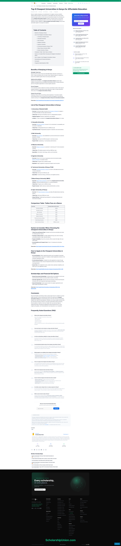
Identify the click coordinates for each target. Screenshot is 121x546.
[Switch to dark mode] (87, 3)
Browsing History (71, 514)
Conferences (48, 519)
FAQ (69, 502)
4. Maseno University (41, 42)
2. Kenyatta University (41, 38)
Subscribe (56, 408)
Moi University (39, 135)
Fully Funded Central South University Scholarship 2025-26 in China (50, 246)
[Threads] (37, 508)
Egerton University (36, 159)
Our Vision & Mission (83, 502)
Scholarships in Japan (60, 508)
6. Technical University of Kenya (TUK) (44, 46)
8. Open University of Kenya (42, 50)
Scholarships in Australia (61, 505)
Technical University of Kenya (43, 169)
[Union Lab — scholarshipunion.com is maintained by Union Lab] (87, 544)
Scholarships (43, 3)
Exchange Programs (49, 516)
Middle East (59, 524)
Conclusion (37, 61)
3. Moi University (40, 40)
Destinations (49, 3)
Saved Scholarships (72, 516)
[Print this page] (46, 450)
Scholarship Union (39, 434)
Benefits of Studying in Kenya (41, 32)
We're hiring (71, 3)
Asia (58, 521)
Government (48, 508)
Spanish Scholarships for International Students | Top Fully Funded (43, 462)
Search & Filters (71, 533)
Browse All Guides (82, 73)
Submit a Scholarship (83, 514)
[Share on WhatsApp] (39, 450)
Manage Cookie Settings (84, 521)
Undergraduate (48, 502)
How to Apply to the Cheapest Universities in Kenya (45, 57)
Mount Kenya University (41, 180)
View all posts (65, 434)
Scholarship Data (71, 507)
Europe (58, 522)
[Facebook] (32, 508)
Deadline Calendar (71, 505)
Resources (61, 3)
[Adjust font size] (89, 3)
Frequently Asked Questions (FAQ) (42, 63)
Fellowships (48, 507)
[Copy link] (44, 450)
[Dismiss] (119, 1)
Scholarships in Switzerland (61, 515)
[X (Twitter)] (33, 508)
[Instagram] (35, 508)
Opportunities (55, 3)
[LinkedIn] (40, 508)
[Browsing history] (83, 3)
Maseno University (40, 146)
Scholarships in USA (60, 500)
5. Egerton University (41, 44)
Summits (47, 521)
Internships (48, 513)
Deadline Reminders (72, 525)
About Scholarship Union (84, 500)
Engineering (53, 355)
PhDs (48, 356)
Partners (65, 3)
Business (45, 355)
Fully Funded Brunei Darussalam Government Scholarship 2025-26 (49, 100)
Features (70, 523)
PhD (46, 505)
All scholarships (71, 511)
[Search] (79, 3)
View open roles (68, 0)
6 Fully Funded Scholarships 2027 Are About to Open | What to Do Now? (44, 458)
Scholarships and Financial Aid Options (42, 59)
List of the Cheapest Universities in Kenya (43, 34)
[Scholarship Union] (33, 3)
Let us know (46, 424)
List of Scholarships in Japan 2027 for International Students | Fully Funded (45, 466)
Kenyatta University (41, 124)
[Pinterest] (39, 508)
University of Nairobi (54, 111)
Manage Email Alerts (72, 519)
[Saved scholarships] (81, 3)
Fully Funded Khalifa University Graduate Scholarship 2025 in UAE (49, 269)
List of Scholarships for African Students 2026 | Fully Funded (81, 46)
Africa (58, 519)
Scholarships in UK (60, 502)
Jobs (47, 514)
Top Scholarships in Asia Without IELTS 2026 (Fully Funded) (42, 460)
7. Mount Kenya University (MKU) (43, 48)
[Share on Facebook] (34, 450)
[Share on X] (37, 450)
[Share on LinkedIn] (41, 450)
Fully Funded (48, 500)
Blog (32, 429)
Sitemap (70, 521)
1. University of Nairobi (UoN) (43, 36)
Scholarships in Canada (61, 510)
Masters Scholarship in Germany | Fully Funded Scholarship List (43, 455)
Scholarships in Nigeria (61, 513)
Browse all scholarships (39, 489)
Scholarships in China (60, 507)
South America (59, 527)
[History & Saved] (85, 3)
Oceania (58, 529)
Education (49, 355)
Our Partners (82, 512)
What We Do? (82, 505)
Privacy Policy (82, 520)
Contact (81, 518)
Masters (44, 356)
